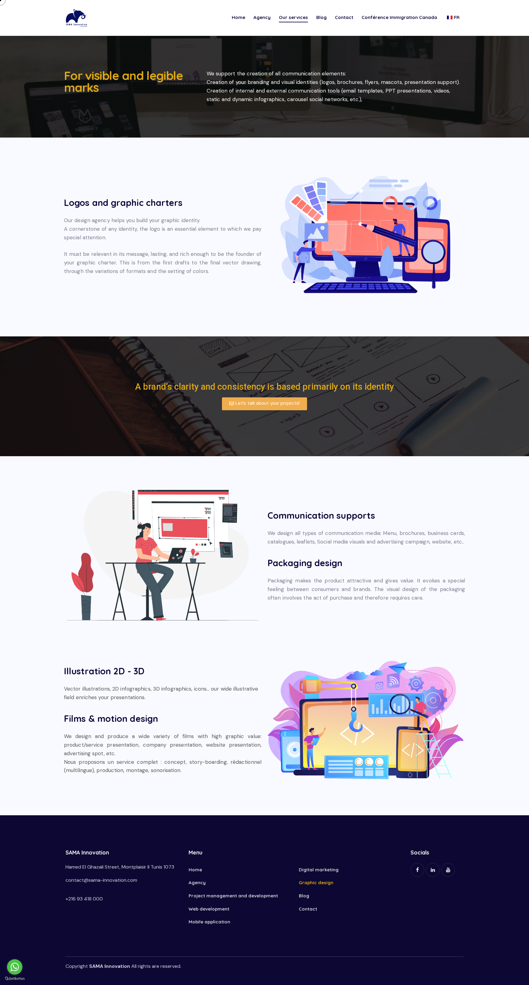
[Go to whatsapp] (14, 967)
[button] (264, 403)
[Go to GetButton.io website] (14, 979)
